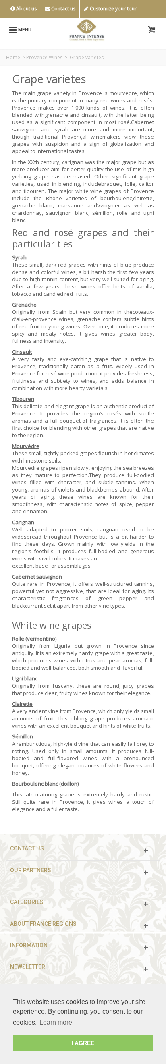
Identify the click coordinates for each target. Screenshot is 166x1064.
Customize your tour (113, 8)
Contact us (62, 8)
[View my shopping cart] (151, 29)
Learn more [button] (55, 1022)
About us (26, 8)
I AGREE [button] (83, 1043)
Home (13, 57)
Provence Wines (44, 57)
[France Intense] (87, 29)
